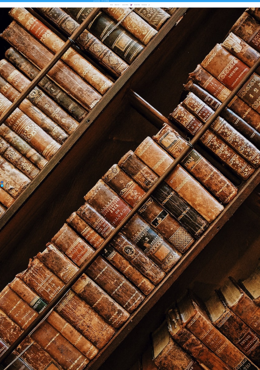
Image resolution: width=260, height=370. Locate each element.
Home (111, 4)
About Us (117, 4)
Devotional (144, 4)
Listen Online (125, 4)
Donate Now (137, 4)
